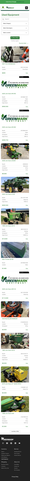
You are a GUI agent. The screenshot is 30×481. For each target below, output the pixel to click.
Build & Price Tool (5, 468)
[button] (26, 7)
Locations (3, 466)
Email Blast (16, 464)
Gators (2, 451)
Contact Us (16, 466)
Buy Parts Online (4, 464)
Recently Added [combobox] (22, 43)
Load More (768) (15, 431)
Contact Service (17, 455)
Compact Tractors (5, 453)
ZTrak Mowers (4, 457)
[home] (10, 7)
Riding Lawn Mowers (5, 455)
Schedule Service (17, 451)
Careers (16, 468)
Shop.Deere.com (20, 1)
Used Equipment (4, 459)
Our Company (17, 470)
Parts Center (17, 453)
